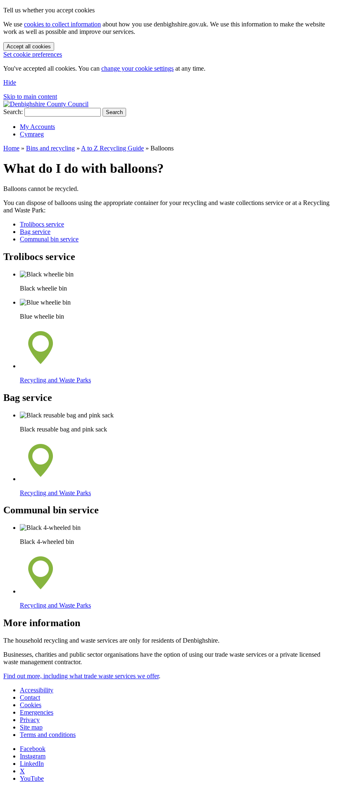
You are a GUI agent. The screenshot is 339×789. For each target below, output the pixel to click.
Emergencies (36, 712)
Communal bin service (49, 239)
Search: (13, 111)
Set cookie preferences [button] (32, 54)
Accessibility (36, 690)
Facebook (32, 748)
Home (11, 148)
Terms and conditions (48, 734)
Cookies (30, 704)
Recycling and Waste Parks (55, 380)
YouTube (32, 778)
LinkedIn (32, 763)
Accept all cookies (29, 46)
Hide (9, 82)
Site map (31, 727)
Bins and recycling (50, 148)
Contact (30, 697)
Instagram (32, 756)
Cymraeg (32, 134)
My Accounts (37, 126)
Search (114, 112)
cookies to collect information (62, 24)
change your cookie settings (137, 68)
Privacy (30, 719)
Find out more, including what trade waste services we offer (81, 675)
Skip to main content (30, 96)
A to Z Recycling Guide (112, 148)
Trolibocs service (42, 224)
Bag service (35, 231)
